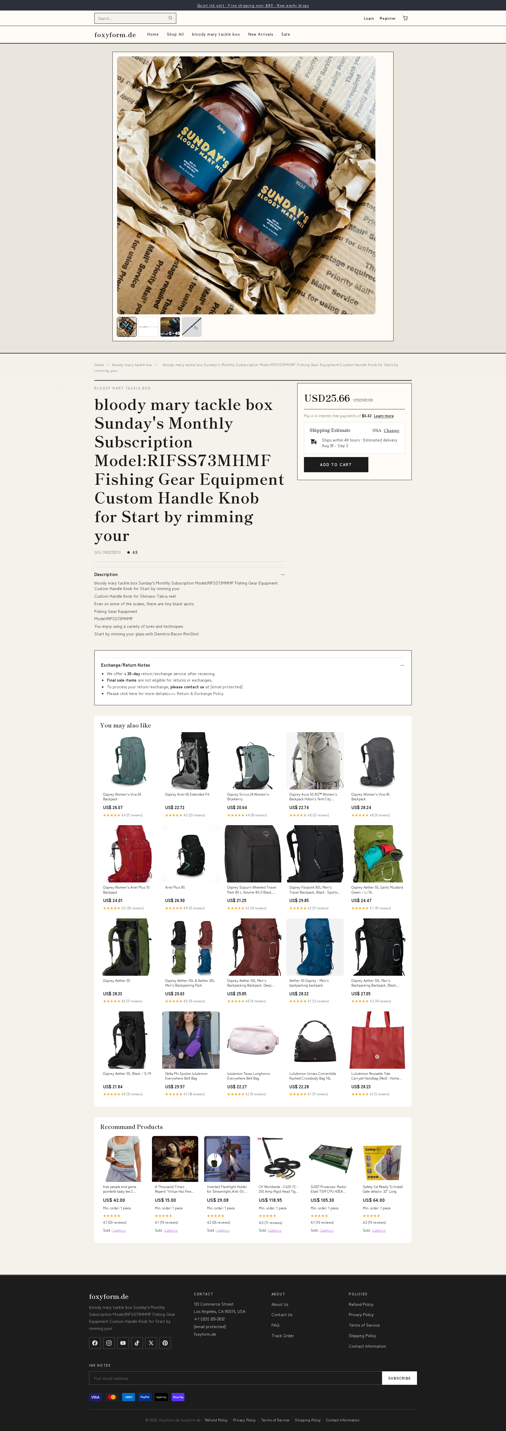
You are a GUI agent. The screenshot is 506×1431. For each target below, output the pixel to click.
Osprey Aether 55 (116, 980)
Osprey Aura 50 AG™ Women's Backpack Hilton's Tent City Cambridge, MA (313, 797)
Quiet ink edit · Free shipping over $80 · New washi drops (253, 5)
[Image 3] (170, 327)
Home (153, 34)
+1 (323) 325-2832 (209, 1319)
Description (106, 574)
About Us (279, 1304)
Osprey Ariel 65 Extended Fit (187, 794)
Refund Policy (361, 1304)
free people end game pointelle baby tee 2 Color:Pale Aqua (119, 1189)
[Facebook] (95, 1343)
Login (369, 17)
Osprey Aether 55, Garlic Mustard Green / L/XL (377, 889)
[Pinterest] (165, 1343)
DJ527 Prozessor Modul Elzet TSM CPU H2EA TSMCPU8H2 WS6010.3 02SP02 (328, 1189)
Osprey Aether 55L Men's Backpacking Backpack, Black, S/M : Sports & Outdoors (374, 983)
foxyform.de (115, 34)
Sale (285, 34)
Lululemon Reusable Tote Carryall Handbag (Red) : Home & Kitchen (376, 1076)
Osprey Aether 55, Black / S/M (127, 1073)
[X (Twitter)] (151, 1343)
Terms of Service (364, 1325)
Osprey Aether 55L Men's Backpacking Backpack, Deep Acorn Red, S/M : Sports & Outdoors (249, 983)
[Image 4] (192, 327)
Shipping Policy (362, 1335)
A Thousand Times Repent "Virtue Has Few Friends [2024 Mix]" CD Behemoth (173, 1189)
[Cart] (405, 18)
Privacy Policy (361, 1314)
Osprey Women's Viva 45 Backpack (370, 796)
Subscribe (399, 1377)
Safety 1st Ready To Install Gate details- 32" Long (383, 1189)
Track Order (282, 1335)
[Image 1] (127, 327)
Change (391, 430)
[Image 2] (148, 327)
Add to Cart (336, 464)
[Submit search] (170, 18)
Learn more (384, 415)
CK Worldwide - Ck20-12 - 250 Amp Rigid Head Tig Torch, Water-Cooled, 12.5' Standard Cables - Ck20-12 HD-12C (279, 1189)
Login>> (119, 1229)
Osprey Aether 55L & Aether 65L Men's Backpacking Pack (190, 982)
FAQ (275, 1325)
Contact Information (367, 1346)
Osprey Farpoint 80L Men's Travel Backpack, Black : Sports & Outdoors (315, 890)
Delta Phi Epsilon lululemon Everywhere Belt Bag (186, 1075)
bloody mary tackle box (216, 34)
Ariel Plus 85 (175, 887)
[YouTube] (123, 1343)
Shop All (175, 34)
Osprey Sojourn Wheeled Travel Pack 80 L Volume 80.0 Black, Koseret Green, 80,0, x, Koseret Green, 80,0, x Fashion (251, 890)
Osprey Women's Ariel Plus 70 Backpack (126, 889)
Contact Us (281, 1314)
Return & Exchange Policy (200, 693)
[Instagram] (109, 1343)
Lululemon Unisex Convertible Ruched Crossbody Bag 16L (312, 1075)
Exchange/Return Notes (125, 665)
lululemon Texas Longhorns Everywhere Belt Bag (248, 1075)
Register (388, 17)
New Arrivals (260, 34)
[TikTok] (137, 1343)
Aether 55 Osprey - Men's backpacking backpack (309, 982)
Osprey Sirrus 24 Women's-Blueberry (248, 796)
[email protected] (226, 686)
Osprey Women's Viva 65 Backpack (122, 796)
